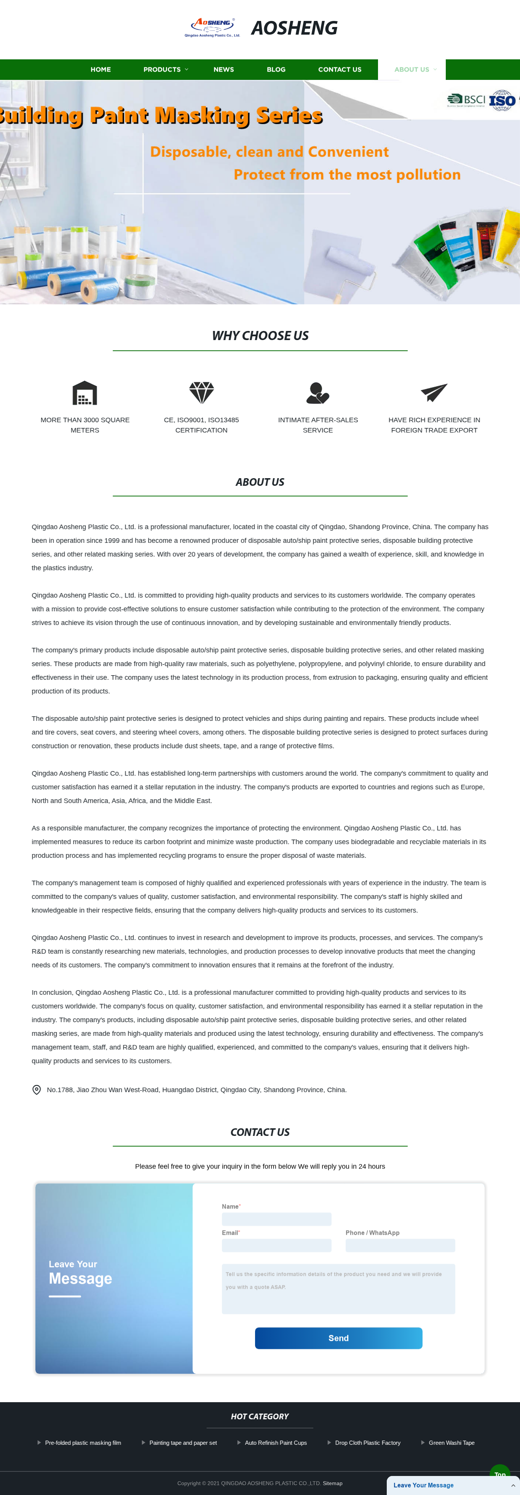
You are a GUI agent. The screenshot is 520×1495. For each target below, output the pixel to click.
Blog (276, 69)
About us (411, 69)
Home (101, 69)
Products (162, 69)
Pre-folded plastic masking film (83, 1442)
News (224, 69)
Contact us (340, 69)
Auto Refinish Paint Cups (276, 1442)
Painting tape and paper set (183, 1442)
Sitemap (333, 1483)
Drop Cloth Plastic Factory (368, 1442)
